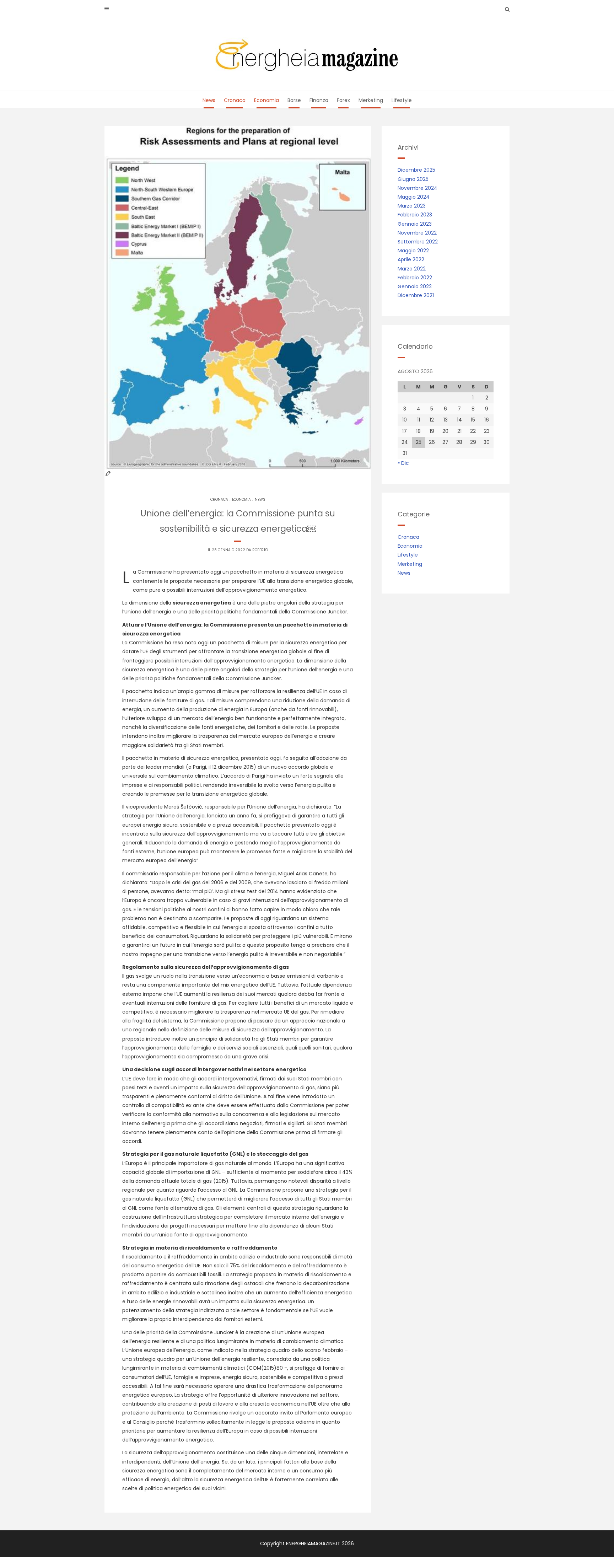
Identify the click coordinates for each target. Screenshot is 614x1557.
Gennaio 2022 (415, 286)
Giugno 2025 (413, 179)
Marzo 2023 (412, 205)
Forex (343, 100)
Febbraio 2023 (415, 214)
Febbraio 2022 (415, 277)
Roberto (260, 550)
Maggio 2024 (414, 196)
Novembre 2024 (417, 188)
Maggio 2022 (413, 250)
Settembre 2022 (418, 241)
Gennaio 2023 (415, 223)
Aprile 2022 (411, 259)
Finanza (318, 100)
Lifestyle (402, 100)
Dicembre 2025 (416, 169)
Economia (266, 100)
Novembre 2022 (417, 232)
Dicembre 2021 (416, 295)
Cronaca (235, 100)
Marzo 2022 (412, 268)
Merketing (371, 100)
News (209, 100)
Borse (294, 100)
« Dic (403, 463)
